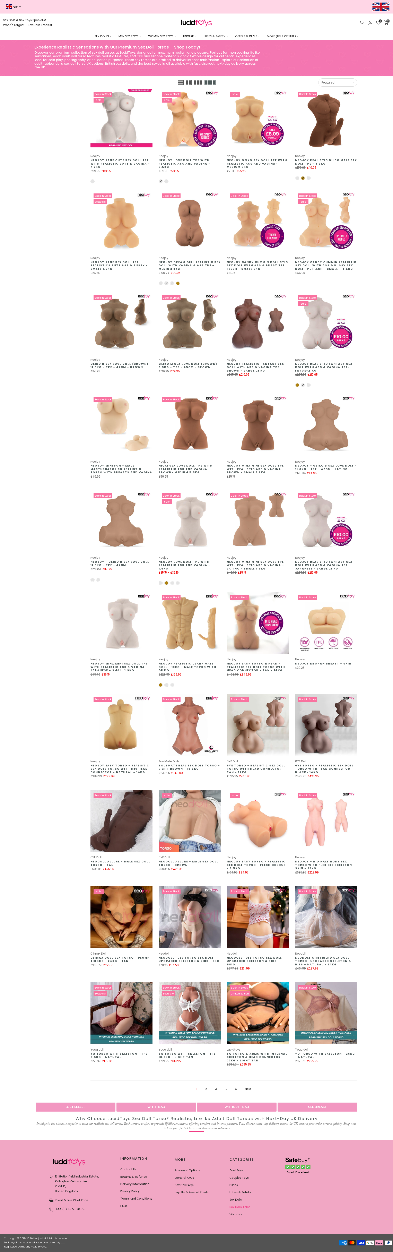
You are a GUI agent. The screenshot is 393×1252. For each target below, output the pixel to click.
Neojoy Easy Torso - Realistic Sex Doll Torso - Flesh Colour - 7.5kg (256, 865)
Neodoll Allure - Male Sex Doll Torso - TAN (120, 863)
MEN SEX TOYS (129, 36)
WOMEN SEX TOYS (161, 36)
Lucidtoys (233, 1049)
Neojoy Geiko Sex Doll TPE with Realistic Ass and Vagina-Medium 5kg (257, 163)
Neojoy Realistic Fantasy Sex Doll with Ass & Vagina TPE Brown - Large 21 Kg (255, 367)
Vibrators (235, 1214)
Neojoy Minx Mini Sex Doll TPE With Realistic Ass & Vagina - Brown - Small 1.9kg (255, 469)
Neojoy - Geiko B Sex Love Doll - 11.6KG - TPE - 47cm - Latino (326, 467)
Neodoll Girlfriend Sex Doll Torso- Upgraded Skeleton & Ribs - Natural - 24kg (323, 961)
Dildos (233, 1185)
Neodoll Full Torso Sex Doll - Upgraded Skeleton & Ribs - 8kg (189, 959)
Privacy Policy (130, 1191)
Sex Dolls (235, 1200)
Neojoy (95, 156)
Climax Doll (98, 953)
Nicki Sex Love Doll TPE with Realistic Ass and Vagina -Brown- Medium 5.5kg (186, 469)
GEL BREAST (317, 1107)
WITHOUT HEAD (237, 1107)
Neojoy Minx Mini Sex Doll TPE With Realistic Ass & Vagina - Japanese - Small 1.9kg (119, 667)
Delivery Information (134, 1184)
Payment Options (187, 1170)
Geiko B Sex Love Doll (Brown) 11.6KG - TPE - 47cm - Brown (119, 365)
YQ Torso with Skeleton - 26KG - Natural (325, 1055)
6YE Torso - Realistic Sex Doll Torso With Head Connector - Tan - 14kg (256, 769)
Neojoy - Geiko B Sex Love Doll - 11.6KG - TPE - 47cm (121, 563)
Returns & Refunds (133, 1177)
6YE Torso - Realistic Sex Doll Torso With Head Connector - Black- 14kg (324, 769)
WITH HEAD (156, 1107)
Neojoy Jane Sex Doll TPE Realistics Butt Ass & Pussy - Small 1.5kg (119, 265)
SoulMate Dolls (169, 761)
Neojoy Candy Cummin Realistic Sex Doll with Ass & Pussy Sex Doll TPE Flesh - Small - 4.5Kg (325, 265)
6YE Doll (232, 761)
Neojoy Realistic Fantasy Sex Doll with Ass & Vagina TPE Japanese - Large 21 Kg (323, 565)
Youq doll (97, 1049)
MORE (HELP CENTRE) (281, 36)
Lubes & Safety (240, 1192)
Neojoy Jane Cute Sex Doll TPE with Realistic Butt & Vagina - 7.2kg (120, 163)
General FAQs (184, 1178)
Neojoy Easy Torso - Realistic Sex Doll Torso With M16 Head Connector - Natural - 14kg (119, 769)
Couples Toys (239, 1178)
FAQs (124, 1206)
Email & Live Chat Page (71, 1200)
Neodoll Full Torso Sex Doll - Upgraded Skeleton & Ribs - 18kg (256, 961)
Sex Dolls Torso (240, 1207)
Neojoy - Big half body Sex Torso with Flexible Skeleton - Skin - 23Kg (325, 865)
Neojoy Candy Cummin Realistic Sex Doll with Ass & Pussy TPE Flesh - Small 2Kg (257, 265)
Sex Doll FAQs (184, 1185)
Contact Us (128, 1169)
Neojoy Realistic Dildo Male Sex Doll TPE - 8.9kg (326, 162)
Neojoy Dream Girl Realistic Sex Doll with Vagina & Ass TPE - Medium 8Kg (190, 265)
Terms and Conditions (136, 1199)
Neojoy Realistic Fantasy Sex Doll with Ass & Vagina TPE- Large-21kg (323, 367)
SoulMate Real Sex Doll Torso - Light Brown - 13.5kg (189, 767)
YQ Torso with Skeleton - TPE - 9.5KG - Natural (120, 1055)
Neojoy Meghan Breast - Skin (323, 664)
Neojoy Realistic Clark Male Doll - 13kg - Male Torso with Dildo (187, 667)
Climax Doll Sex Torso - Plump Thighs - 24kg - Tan (120, 959)
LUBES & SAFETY (215, 36)
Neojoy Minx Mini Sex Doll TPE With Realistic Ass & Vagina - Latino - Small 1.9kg (255, 565)
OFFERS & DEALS (246, 36)
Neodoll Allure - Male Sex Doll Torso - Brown (188, 863)
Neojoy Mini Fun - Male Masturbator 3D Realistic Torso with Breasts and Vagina (121, 469)
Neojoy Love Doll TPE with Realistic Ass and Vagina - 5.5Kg (184, 163)
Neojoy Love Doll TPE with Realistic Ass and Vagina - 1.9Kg (184, 565)
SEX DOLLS (102, 36)
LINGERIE (188, 36)
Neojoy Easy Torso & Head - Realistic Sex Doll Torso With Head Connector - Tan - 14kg (256, 667)
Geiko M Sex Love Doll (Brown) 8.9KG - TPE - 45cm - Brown (188, 365)
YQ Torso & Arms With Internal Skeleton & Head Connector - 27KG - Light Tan (257, 1057)
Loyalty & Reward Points (192, 1192)
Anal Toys (236, 1170)
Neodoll (164, 953)
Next (248, 1089)
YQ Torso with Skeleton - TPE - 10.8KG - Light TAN (189, 1055)
